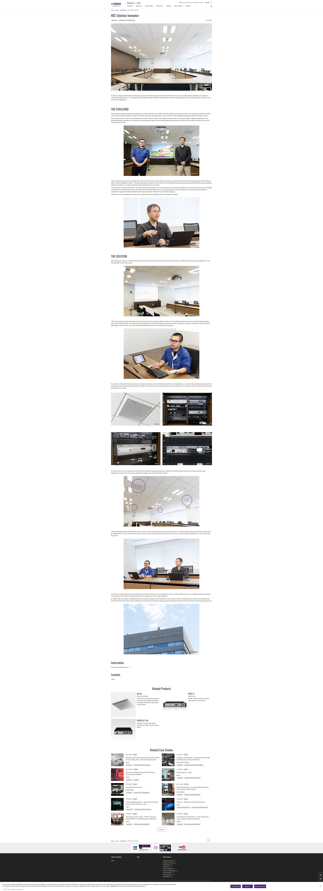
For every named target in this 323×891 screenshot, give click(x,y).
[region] (161, 886)
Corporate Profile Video (168, 863)
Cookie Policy (19, 889)
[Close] (320, 886)
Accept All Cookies (260, 886)
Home (112, 10)
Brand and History (167, 872)
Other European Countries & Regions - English (192, 2)
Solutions (139, 6)
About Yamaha (166, 857)
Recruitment (166, 867)
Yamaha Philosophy (168, 868)
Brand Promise (166, 865)
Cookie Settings (235, 886)
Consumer (207, 2)
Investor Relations (167, 874)
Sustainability (166, 876)
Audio (139, 3)
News (138, 857)
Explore (188, 6)
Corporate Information (168, 861)
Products (130, 6)
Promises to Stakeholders (169, 870)
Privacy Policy (11, 889)
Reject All (247, 886)
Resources (159, 6)
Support (168, 6)
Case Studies (149, 6)
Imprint (5, 889)
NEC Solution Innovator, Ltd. (119, 667)
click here (113, 886)
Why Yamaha (178, 6)
